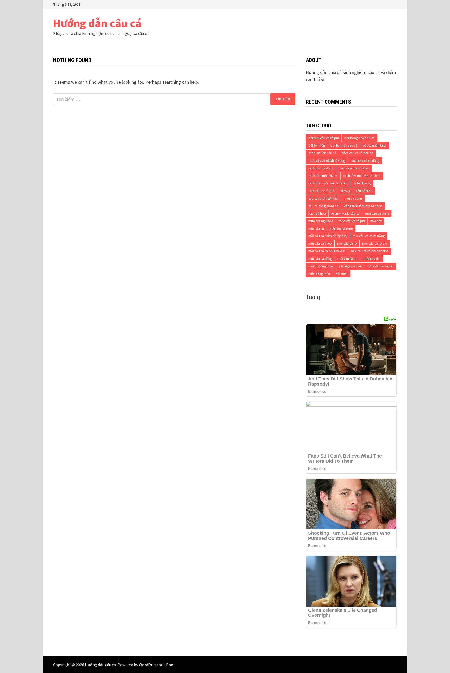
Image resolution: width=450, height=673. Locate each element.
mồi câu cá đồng (320, 258)
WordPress (148, 664)
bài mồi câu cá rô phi (323, 138)
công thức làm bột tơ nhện (363, 206)
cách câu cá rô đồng (365, 160)
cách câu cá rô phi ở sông (326, 160)
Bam (170, 664)
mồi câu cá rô (347, 243)
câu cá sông (353, 198)
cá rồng (345, 191)
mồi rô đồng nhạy (321, 266)
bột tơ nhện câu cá (343, 145)
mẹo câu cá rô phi (352, 221)
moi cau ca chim (377, 213)
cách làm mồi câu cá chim (361, 176)
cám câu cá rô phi (321, 191)
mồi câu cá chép (320, 243)
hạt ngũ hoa (317, 213)
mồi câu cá (316, 228)
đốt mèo (342, 273)
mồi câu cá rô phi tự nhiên (369, 251)
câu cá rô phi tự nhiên (323, 198)
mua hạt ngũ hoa (320, 221)
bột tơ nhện (316, 145)
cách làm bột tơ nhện (354, 168)
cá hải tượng (362, 183)
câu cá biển (364, 191)
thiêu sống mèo (319, 273)
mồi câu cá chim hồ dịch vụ (327, 236)
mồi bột (376, 221)
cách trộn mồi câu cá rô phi (327, 183)
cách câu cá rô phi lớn (357, 153)
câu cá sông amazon (323, 206)
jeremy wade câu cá (345, 213)
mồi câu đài (372, 258)
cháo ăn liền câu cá (322, 153)
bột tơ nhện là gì (374, 145)
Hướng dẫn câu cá (97, 23)
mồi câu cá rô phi (374, 243)
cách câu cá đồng (320, 168)
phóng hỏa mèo (350, 266)
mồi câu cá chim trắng (369, 236)
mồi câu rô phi (348, 258)
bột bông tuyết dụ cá (359, 138)
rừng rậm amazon (381, 266)
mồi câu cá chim (341, 228)
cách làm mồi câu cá (323, 176)
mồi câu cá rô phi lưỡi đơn (327, 251)
